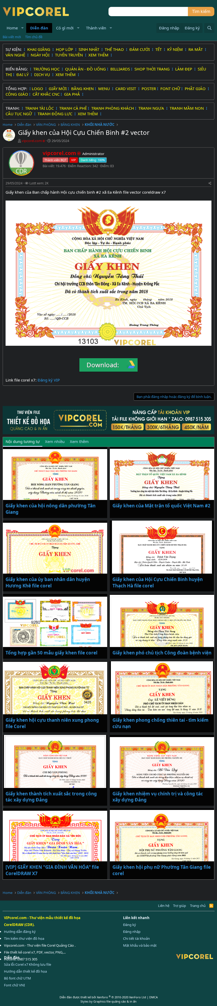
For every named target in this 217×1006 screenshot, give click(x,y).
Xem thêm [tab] (79, 441)
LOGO (38, 88)
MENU (104, 88)
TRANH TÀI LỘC (40, 108)
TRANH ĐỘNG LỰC (55, 113)
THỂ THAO (115, 49)
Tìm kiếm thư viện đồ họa (24, 938)
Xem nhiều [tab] (55, 441)
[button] (22, 28)
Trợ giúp (179, 905)
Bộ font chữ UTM (17, 978)
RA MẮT (196, 49)
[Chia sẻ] (210, 183)
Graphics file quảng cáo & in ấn (115, 1001)
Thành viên (96, 27)
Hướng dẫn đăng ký (20, 931)
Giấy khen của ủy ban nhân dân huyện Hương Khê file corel (48, 582)
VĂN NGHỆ (16, 54)
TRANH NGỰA (151, 108)
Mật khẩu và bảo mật (140, 945)
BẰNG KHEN (82, 88)
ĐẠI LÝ (23, 74)
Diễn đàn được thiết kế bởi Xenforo (103, 997)
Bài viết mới (12, 36)
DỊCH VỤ (42, 74)
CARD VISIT (126, 88)
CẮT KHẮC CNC (46, 94)
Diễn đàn (39, 27)
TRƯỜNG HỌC (47, 69)
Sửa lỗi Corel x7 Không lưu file (27, 964)
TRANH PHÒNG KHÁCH (112, 108)
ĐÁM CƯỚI (140, 49)
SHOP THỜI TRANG (152, 69)
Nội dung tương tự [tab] (23, 441)
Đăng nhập (132, 931)
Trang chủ (198, 905)
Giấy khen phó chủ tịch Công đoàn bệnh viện (161, 653)
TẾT (159, 49)
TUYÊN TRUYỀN (69, 54)
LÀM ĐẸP (184, 69)
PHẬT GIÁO (196, 88)
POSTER (149, 88)
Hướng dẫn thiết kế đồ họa (25, 971)
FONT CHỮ (170, 88)
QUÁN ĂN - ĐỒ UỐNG (85, 69)
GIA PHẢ (72, 94)
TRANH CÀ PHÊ (73, 108)
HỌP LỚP (65, 49)
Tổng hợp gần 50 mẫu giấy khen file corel (51, 653)
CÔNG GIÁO (17, 94)
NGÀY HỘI (41, 54)
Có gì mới (65, 27)
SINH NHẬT (89, 49)
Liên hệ (163, 905)
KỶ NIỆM (175, 49)
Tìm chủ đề (33, 36)
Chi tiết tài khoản (136, 938)
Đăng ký (129, 924)
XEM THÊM (99, 54)
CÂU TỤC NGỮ (19, 113)
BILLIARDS (120, 69)
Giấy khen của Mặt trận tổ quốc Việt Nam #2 (161, 506)
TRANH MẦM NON (187, 108)
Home (12, 27)
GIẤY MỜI (58, 88)
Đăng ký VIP (49, 380)
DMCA (153, 997)
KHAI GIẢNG (39, 49)
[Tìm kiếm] (209, 28)
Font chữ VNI (14, 985)
